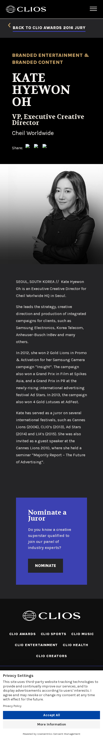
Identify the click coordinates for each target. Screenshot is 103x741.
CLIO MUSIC (82, 634)
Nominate (45, 565)
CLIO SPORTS (53, 634)
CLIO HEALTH (75, 645)
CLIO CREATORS (51, 656)
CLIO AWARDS (22, 634)
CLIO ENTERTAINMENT (36, 645)
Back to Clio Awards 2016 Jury (49, 28)
